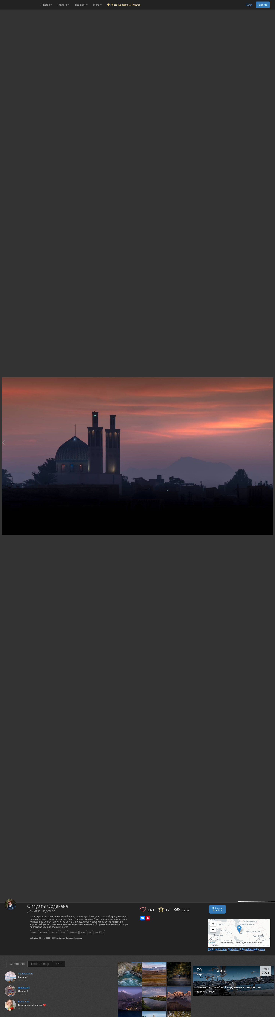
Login (249, 5)
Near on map (40, 964)
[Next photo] (271, 442)
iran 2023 (99, 932)
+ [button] (213, 923)
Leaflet (212, 942)
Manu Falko (24, 1001)
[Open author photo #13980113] (154, 974)
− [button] (213, 929)
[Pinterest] (148, 918)
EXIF (58, 964)
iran (63, 932)
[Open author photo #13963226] (130, 998)
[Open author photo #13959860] (154, 998)
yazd (83, 932)
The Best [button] (80, 4)
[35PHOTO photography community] (20, 4)
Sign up (262, 4)
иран (33, 932)
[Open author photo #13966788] (179, 974)
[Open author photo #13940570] (179, 998)
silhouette (72, 932)
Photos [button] (46, 4)
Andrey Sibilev (25, 973)
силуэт (54, 932)
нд (90, 932)
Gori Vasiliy (24, 987)
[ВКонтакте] (142, 918)
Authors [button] (63, 4)
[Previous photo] (3, 442)
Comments (17, 964)
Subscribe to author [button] (217, 909)
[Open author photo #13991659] (130, 974)
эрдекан (43, 932)
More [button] (96, 4)
